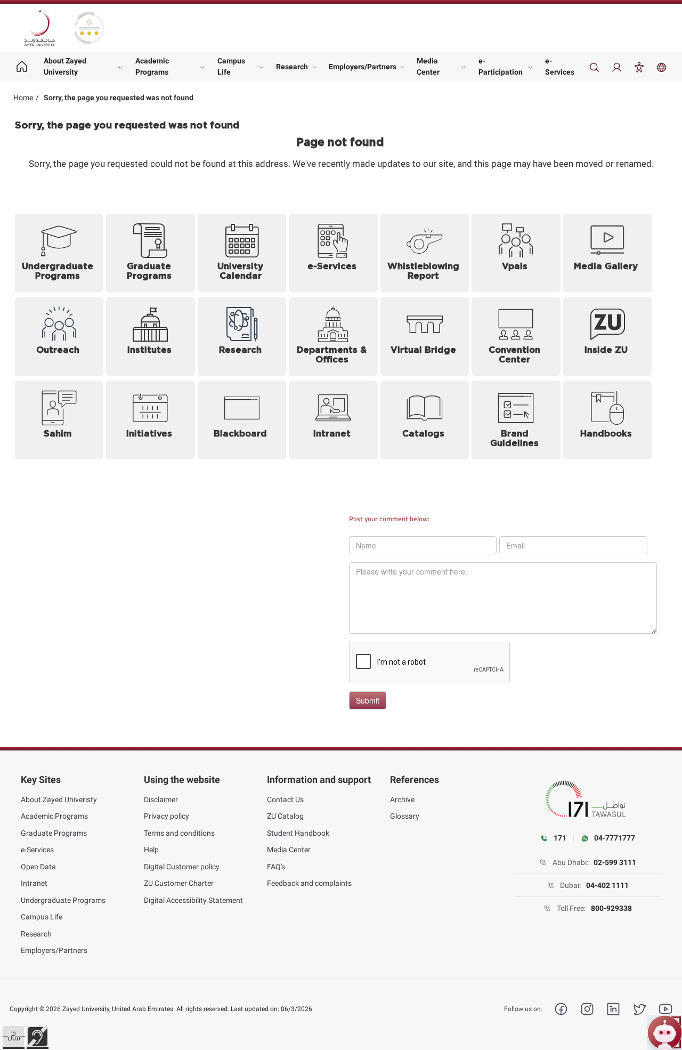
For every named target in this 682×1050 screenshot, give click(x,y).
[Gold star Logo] (89, 28)
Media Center (428, 66)
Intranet (34, 883)
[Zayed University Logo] (39, 28)
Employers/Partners (362, 66)
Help (151, 849)
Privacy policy (166, 816)
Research (292, 66)
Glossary (404, 816)
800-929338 (611, 908)
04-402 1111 (607, 885)
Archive (402, 799)
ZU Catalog (285, 816)
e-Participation (500, 66)
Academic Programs (152, 66)
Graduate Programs (54, 833)
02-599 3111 (615, 862)
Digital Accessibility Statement (193, 900)
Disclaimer (161, 799)
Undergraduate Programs (63, 900)
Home (23, 97)
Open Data (38, 866)
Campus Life (231, 66)
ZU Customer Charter (179, 883)
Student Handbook (298, 833)
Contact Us (285, 799)
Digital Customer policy (182, 866)
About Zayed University (65, 66)
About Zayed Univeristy (59, 799)
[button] (13, 1036)
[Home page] (22, 67)
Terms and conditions (179, 833)
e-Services (559, 66)
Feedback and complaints (309, 883)
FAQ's (276, 866)
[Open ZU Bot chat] (664, 1032)
